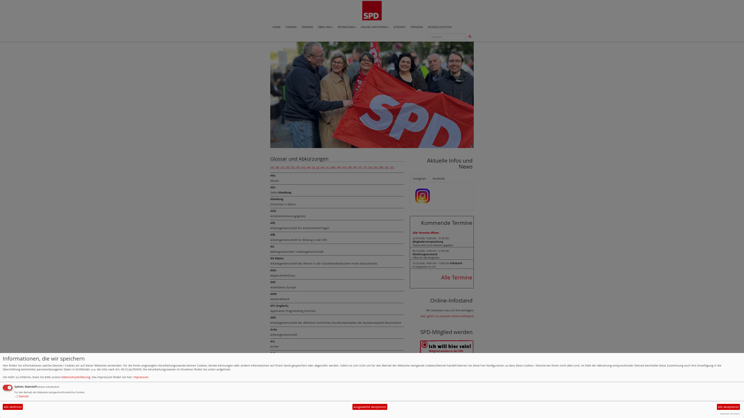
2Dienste (21, 396)
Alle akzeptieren (728, 407)
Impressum (140, 377)
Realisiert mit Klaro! (730, 413)
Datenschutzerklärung (75, 377)
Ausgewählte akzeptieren (370, 407)
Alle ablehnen (13, 407)
